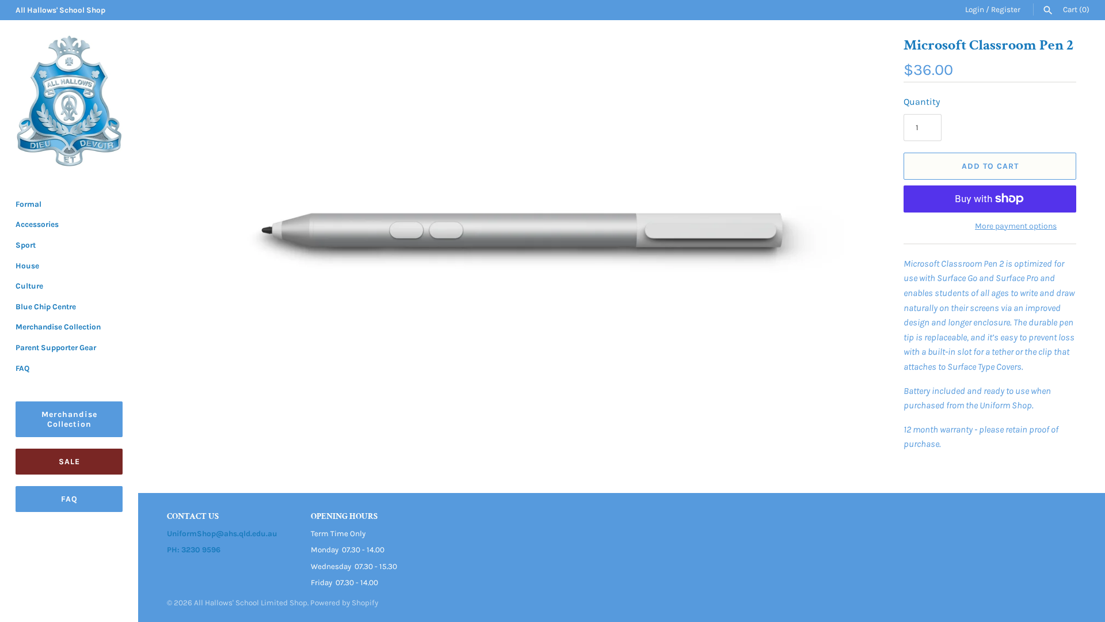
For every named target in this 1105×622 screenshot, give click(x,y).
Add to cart (990, 166)
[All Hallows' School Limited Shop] (69, 101)
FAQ (22, 368)
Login (974, 9)
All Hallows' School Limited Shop (250, 602)
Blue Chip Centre (46, 306)
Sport (26, 245)
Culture (29, 286)
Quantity (922, 101)
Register (1005, 9)
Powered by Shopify (344, 602)
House (27, 265)
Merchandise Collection (58, 327)
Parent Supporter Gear (56, 347)
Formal (28, 204)
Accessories (37, 224)
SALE (69, 461)
